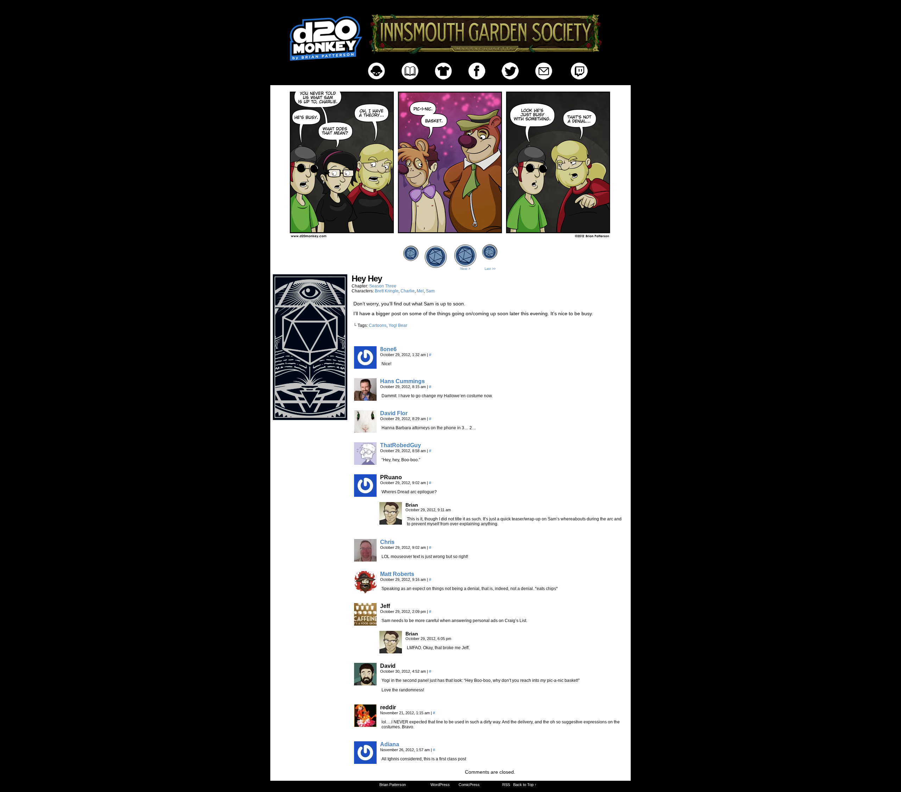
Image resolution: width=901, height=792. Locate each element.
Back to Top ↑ (525, 785)
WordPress (440, 785)
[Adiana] (365, 762)
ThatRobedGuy (400, 445)
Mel (420, 291)
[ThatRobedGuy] (365, 463)
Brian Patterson (392, 785)
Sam (430, 291)
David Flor (394, 413)
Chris (387, 542)
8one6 (388, 349)
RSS (506, 785)
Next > (465, 269)
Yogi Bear (398, 325)
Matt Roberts (397, 574)
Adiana (389, 744)
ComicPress (469, 785)
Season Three (382, 286)
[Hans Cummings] (365, 399)
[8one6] (365, 367)
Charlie (408, 291)
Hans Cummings (402, 381)
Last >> (490, 269)
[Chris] (365, 560)
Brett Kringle (386, 291)
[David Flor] (365, 431)
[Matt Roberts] (365, 592)
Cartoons (377, 325)
